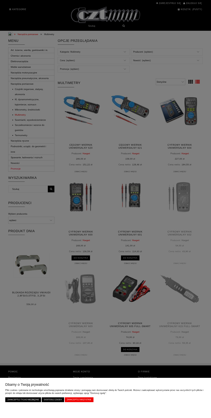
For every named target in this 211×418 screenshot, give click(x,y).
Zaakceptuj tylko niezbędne (23, 399)
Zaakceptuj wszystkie (79, 399)
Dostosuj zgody (53, 399)
